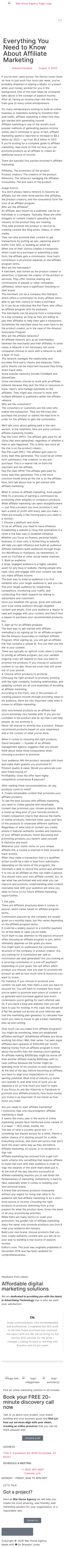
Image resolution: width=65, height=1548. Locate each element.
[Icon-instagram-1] (21, 1532)
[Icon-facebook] (13, 1532)
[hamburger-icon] (59, 20)
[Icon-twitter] (29, 1532)
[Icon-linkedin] (5, 1532)
